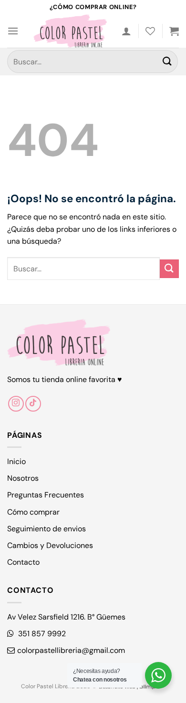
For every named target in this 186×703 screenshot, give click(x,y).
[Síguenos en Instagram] (16, 404)
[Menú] (13, 30)
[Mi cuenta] (126, 31)
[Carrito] (174, 31)
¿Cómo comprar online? (93, 7)
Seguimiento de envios (46, 529)
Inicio (16, 461)
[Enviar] (167, 61)
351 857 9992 (41, 634)
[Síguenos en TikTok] (33, 404)
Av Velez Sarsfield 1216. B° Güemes (66, 617)
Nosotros (23, 478)
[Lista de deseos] (150, 31)
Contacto (23, 562)
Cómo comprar (33, 512)
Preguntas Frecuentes (45, 495)
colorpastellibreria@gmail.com (71, 650)
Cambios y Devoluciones (50, 545)
